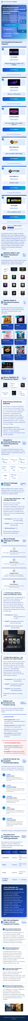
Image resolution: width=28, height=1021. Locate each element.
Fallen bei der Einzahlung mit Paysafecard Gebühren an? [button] (12, 948)
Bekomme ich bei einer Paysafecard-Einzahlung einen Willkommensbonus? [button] (14, 986)
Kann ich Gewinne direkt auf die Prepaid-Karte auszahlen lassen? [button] (13, 929)
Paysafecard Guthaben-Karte (10, 432)
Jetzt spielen (14, 69)
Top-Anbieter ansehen (10, 25)
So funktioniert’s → (9, 29)
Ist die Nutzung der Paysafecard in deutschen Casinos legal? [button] (13, 969)
